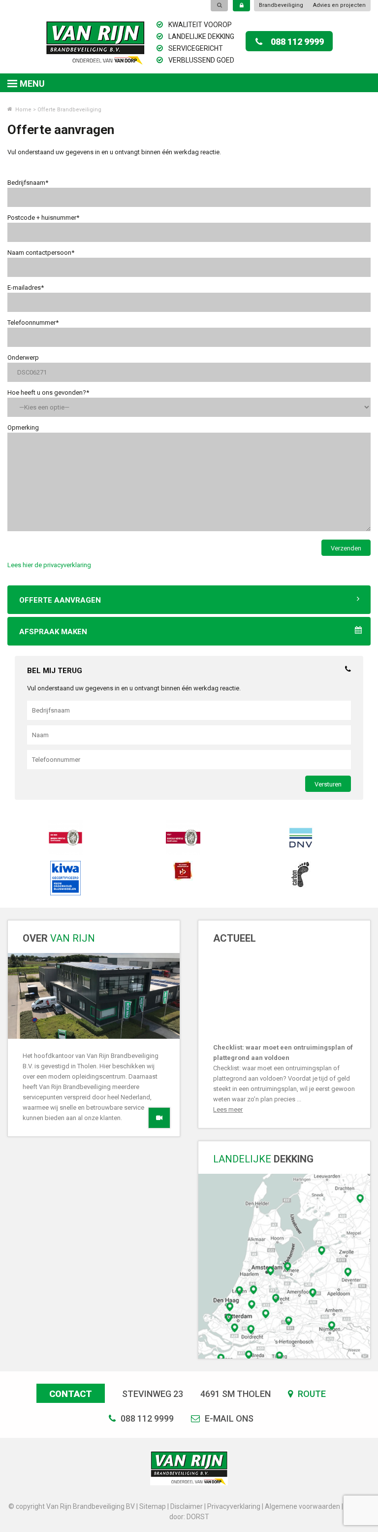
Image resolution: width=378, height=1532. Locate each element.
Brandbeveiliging (281, 5)
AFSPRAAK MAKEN (53, 631)
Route (311, 1394)
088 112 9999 (297, 41)
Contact (70, 1394)
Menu (32, 83)
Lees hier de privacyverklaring (49, 565)
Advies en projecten (339, 5)
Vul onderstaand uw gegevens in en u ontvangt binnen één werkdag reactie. (134, 688)
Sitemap (152, 1506)
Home (23, 109)
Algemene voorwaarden (302, 1506)
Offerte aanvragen (60, 600)
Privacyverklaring (233, 1506)
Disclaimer (186, 1506)
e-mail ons (228, 1418)
